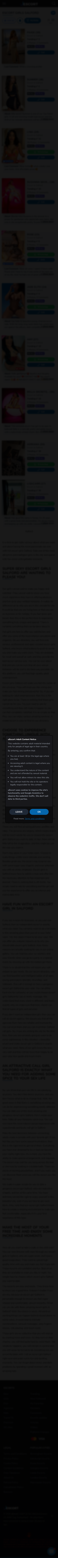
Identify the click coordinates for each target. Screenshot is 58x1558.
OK (39, 811)
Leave (18, 811)
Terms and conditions (35, 818)
